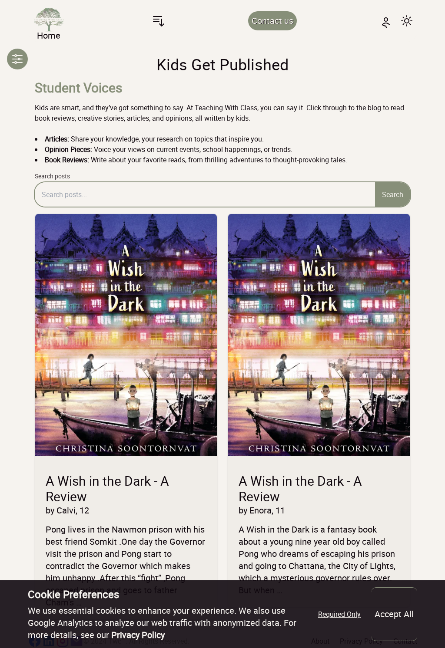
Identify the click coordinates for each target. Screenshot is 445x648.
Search (392, 194)
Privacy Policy (138, 635)
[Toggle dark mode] (406, 20)
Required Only (339, 614)
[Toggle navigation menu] (158, 20)
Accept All (394, 614)
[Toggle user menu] (385, 20)
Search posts (52, 176)
